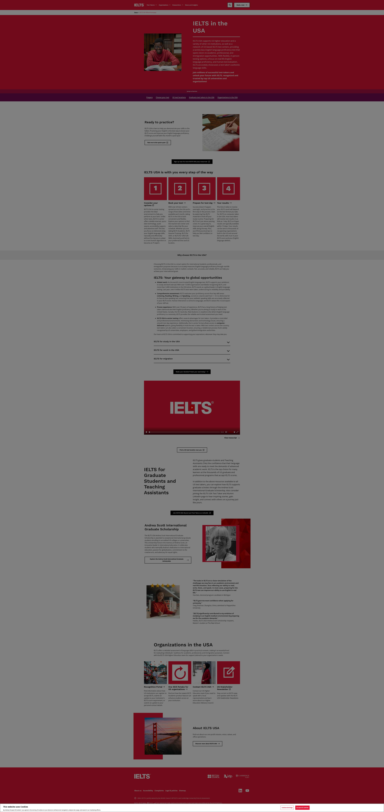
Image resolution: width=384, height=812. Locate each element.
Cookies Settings (287, 807)
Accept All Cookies (302, 807)
